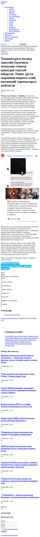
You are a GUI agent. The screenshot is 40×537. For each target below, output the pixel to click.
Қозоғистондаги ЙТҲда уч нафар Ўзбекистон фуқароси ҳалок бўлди (16, 405)
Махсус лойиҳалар (11, 37)
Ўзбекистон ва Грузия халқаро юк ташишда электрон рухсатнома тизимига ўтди (19, 481)
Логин (3, 521)
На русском (9, 39)
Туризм (11, 18)
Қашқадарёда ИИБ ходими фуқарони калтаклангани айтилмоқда (17, 419)
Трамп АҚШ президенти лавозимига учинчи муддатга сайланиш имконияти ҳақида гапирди (18, 390)
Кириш (7, 40)
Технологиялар (14, 16)
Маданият (12, 20)
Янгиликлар (9, 7)
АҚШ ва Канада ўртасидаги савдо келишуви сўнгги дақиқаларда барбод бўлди (18, 448)
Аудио (11, 26)
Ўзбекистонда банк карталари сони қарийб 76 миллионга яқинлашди (17, 433)
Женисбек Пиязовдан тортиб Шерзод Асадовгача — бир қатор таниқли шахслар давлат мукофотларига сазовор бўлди (19, 358)
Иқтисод (12, 11)
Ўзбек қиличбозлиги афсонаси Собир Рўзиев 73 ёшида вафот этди (17, 375)
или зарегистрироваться (9, 535)
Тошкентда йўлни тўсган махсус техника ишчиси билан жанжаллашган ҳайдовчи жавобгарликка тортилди (19, 464)
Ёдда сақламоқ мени (10, 529)
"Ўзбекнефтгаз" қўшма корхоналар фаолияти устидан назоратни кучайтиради (20, 496)
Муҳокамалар (14, 29)
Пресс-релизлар (14, 31)
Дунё (11, 24)
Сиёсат (11, 9)
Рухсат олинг (5, 318)
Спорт (11, 22)
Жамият (12, 13)
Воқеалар (12, 27)
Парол (3, 525)
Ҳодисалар (13, 14)
